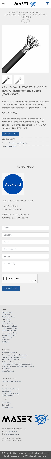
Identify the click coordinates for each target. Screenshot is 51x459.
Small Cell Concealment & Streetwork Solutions (18, 366)
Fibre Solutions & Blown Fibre (11, 382)
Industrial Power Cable (9, 330)
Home (12, 12)
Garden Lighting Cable (9, 326)
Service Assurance (8, 371)
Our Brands (5, 405)
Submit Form (10, 288)
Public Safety (6, 369)
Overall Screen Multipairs (33, 15)
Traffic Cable (6, 340)
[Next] (45, 49)
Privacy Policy (41, 456)
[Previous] (6, 49)
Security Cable (7, 337)
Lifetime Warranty (8, 395)
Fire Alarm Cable (7, 324)
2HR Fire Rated (7, 312)
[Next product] (23, 21)
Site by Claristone (12, 456)
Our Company (6, 403)
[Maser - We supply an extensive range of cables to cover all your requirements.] (25, 4)
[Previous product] (28, 21)
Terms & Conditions (27, 456)
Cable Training (6, 391)
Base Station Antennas (9, 353)
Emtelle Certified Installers (10, 393)
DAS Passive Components (10, 362)
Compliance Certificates (10, 389)
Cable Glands (6, 319)
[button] (3, 4)
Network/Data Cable (9, 335)
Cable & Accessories (29, 12)
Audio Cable (6, 315)
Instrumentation (10, 147)
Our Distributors (7, 407)
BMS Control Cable (8, 317)
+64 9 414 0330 (12, 432)
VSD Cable (5, 342)
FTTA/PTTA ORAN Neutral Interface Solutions (17, 364)
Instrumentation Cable (16, 14)
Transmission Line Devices (10, 359)
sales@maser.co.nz (12, 434)
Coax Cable (6, 321)
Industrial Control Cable (10, 328)
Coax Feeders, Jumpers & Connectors (14, 355)
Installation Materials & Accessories (14, 357)
